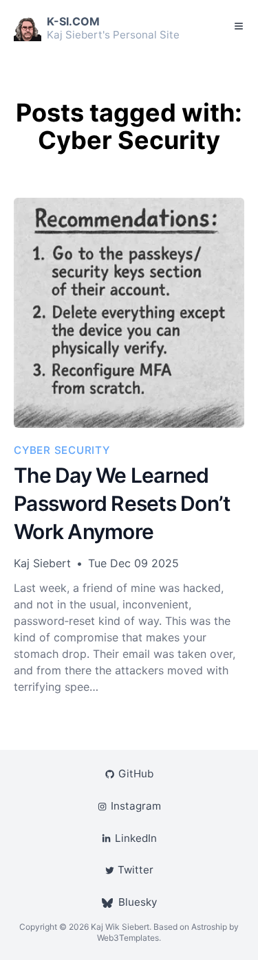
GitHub (135, 773)
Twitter (135, 869)
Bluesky (137, 901)
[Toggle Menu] (238, 26)
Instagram (135, 805)
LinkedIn (135, 838)
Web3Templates (128, 938)
